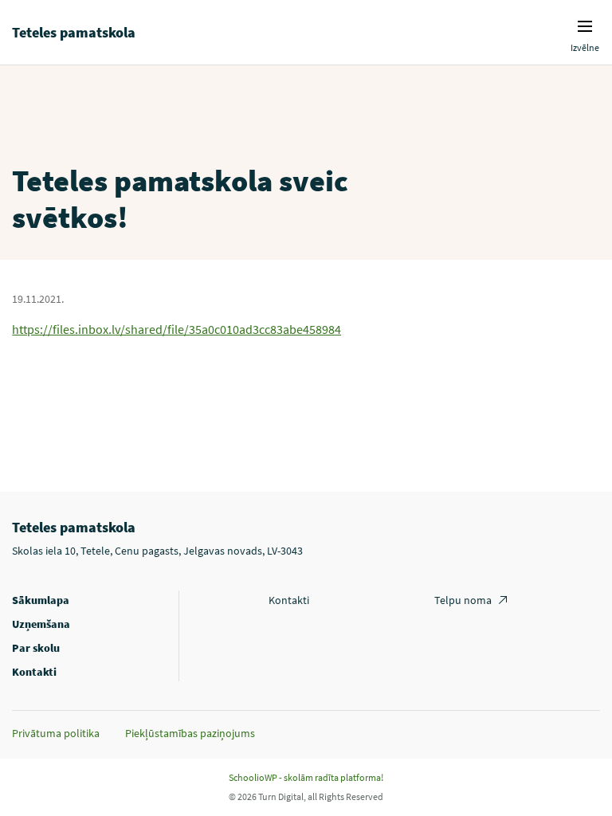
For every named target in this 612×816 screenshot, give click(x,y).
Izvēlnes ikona (585, 26)
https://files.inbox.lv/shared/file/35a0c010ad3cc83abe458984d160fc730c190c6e (225, 329)
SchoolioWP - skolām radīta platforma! (306, 777)
